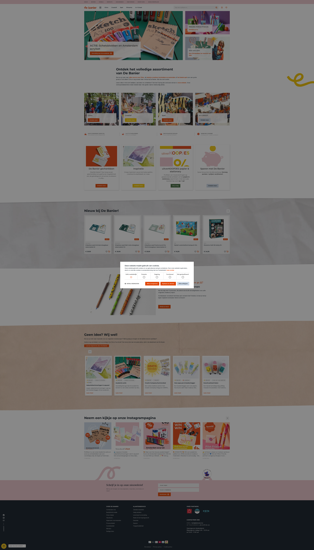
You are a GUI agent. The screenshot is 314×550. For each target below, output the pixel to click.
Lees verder (170, 270)
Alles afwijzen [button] (183, 283)
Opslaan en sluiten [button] (168, 283)
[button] (132, 284)
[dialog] (157, 275)
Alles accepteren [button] (152, 283)
